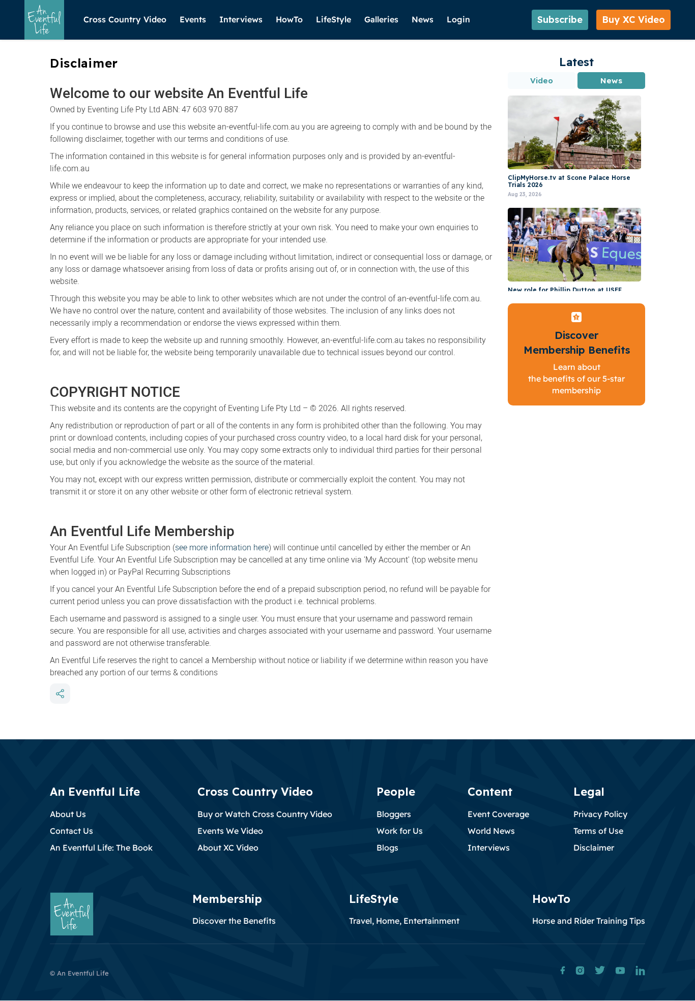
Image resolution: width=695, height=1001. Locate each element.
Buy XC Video (633, 19)
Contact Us (71, 831)
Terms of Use (598, 831)
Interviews (241, 19)
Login (458, 19)
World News (491, 831)
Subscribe (560, 19)
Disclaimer (593, 847)
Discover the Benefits (234, 921)
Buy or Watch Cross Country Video (264, 814)
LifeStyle (333, 19)
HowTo (289, 19)
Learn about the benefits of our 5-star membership (576, 379)
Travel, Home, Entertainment (404, 921)
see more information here (222, 547)
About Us (68, 814)
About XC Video (227, 847)
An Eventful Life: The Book (101, 847)
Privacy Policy (600, 814)
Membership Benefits (577, 349)
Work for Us (400, 831)
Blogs (387, 847)
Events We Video (230, 831)
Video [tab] (542, 80)
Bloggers (394, 814)
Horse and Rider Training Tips (588, 921)
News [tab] (611, 80)
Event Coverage (498, 814)
